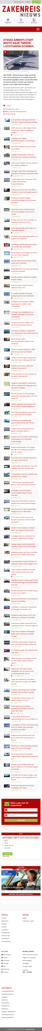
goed (6, 840)
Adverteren (4, 921)
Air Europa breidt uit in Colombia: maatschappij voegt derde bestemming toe (24, 756)
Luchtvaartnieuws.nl (7, 991)
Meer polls (5, 856)
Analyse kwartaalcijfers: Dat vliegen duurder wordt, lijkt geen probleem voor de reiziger (23, 449)
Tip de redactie (10, 114)
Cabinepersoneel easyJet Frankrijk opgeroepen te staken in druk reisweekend (22, 304)
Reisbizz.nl (4, 1000)
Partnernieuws (6, 941)
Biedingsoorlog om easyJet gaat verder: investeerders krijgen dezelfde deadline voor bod (24, 582)
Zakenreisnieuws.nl (7, 994)
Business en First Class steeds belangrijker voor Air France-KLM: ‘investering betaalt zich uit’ (22, 671)
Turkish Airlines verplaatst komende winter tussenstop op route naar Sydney (23, 572)
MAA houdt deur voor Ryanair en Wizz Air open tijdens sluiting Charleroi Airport (24, 660)
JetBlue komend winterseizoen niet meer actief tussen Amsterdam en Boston (23, 737)
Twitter (5, 957)
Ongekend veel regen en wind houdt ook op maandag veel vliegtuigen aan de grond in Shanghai (23, 385)
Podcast (5, 972)
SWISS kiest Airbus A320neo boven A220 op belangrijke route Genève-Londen (23, 211)
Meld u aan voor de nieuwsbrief (15, 111)
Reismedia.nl (5, 1003)
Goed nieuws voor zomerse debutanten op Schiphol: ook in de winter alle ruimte (22, 708)
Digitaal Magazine (19, 2)
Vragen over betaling (28, 957)
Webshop (6, 969)
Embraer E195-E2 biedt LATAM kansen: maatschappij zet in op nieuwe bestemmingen (24, 439)
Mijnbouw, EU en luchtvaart (13, 887)
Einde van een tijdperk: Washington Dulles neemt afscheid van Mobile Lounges (23, 633)
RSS (4, 966)
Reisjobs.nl (4, 1009)
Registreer (28, 2)
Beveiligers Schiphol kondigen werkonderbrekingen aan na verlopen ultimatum (23, 200)
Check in (35, 2)
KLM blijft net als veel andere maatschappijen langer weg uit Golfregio (21, 492)
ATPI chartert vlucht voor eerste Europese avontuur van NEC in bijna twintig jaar (23, 519)
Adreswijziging (26, 960)
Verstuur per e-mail (11, 109)
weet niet (7, 848)
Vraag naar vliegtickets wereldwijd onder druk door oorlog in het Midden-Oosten (24, 681)
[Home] (21, 11)
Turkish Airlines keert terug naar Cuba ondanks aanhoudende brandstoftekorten (23, 181)
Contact (3, 918)
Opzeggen (25, 963)
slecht (6, 843)
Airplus (24, 918)
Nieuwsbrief (5, 938)
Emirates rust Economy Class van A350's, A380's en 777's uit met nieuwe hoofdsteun (24, 766)
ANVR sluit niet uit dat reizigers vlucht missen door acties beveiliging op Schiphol (23, 130)
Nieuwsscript (5, 935)
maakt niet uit (8, 845)
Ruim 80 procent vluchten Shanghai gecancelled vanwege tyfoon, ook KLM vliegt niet (24, 396)
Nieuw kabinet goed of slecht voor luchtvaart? (20, 838)
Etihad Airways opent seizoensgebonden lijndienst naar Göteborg (22, 341)
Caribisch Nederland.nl (8, 1012)
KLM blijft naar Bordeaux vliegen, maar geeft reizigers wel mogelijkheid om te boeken (24, 777)
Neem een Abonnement (30, 955)
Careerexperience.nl (7, 1014)
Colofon (4, 927)
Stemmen (7, 854)
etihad (9, 105)
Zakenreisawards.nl (7, 1017)
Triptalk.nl (4, 997)
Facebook (6, 960)
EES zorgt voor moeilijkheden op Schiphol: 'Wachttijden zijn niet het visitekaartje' (22, 314)
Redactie (4, 924)
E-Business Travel (28, 921)
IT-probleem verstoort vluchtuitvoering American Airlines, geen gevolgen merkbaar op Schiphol (24, 727)
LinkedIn (5, 963)
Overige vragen (27, 966)
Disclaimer (4, 930)
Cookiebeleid (5, 933)
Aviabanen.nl (5, 1006)
